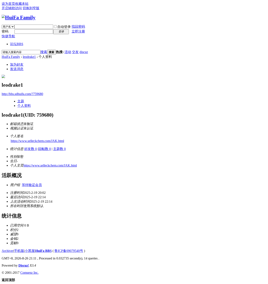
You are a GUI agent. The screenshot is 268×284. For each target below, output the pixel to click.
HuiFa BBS (43, 251)
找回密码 (78, 26)
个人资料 (24, 105)
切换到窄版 (31, 8)
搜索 (43, 52)
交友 (75, 52)
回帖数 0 (44, 149)
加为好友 (16, 64)
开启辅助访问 (12, 8)
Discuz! (23, 265)
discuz (84, 52)
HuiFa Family (11, 57)
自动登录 (64, 27)
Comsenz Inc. (29, 272)
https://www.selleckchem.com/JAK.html (37, 141)
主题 (20, 101)
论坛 (16, 44)
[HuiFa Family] (18, 17)
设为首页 (8, 3)
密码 (5, 31)
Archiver (7, 251)
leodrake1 (29, 57)
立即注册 (78, 31)
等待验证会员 (32, 185)
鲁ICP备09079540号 (68, 251)
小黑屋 (30, 251)
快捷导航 (8, 36)
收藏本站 (21, 3)
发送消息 (16, 69)
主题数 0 (59, 149)
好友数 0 (30, 149)
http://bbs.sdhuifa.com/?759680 (22, 94)
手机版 (19, 251)
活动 (67, 52)
